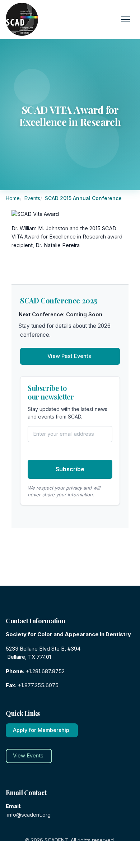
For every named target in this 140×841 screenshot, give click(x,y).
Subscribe (70, 469)
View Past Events (69, 356)
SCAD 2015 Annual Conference (84, 198)
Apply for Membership (41, 730)
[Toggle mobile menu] (125, 19)
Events (33, 198)
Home (13, 198)
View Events (28, 755)
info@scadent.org (29, 815)
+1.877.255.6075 (38, 685)
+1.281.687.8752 (45, 671)
